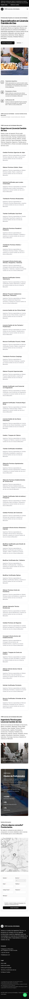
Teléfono (17, 883)
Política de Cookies (5, 965)
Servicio (17, 878)
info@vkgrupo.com (5, 954)
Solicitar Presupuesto (7, 42)
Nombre (5, 878)
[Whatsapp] (25, 995)
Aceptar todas (4, 4)
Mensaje (5, 895)
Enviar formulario (14, 907)
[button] (14, 854)
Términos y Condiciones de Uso (11, 904)
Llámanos (19, 42)
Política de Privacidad (18, 903)
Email (4, 883)
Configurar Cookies (5, 972)
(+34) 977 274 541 (5, 952)
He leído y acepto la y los (15, 903)
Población (18, 889)
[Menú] (27, 9)
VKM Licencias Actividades (12, 9)
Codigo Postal (6, 889)
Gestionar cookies (15, 4)
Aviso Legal (3, 963)
